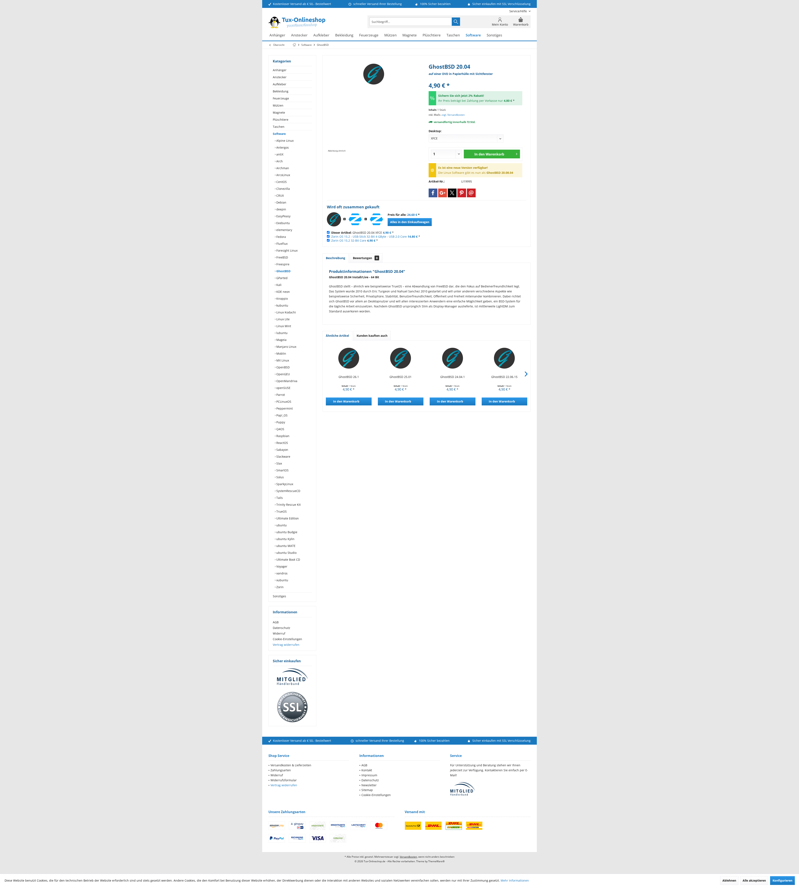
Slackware (282, 456)
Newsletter (369, 785)
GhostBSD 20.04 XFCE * (362, 233)
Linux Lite (282, 319)
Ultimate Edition (287, 518)
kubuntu (281, 305)
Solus (279, 477)
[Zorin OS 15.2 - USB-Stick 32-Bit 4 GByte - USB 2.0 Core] (355, 219)
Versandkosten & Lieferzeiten (290, 765)
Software (279, 134)
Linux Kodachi (285, 312)
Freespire (282, 264)
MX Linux (282, 360)
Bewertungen (365, 258)
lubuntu (281, 333)
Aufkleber (279, 84)
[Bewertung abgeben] (475, 79)
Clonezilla (282, 189)
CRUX (279, 196)
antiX (279, 154)
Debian (280, 202)
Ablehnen (729, 880)
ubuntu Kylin (284, 539)
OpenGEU (282, 374)
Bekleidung (280, 91)
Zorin (279, 587)
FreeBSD (281, 257)
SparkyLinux (284, 484)
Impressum (369, 775)
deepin (280, 209)
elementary (283, 230)
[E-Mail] (471, 193)
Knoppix (281, 299)
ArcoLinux (282, 175)
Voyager (281, 566)
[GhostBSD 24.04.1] (452, 358)
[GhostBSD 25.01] (401, 358)
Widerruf (279, 633)
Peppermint (284, 408)
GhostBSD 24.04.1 (452, 377)
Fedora (280, 237)
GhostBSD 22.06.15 (504, 377)
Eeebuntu (282, 223)
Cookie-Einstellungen (287, 639)
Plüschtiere (280, 120)
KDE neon (282, 292)
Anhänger (280, 70)
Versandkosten (408, 856)
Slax (278, 463)
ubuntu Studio (286, 553)
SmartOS (282, 470)
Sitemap (367, 790)
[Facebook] (433, 193)
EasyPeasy (282, 216)
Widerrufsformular (283, 780)
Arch (279, 161)
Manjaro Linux (285, 347)
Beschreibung (335, 258)
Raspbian (282, 436)
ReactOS (281, 443)
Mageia (281, 340)
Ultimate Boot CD (287, 560)
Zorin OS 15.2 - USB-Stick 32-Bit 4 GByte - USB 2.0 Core (369, 237)
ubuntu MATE (285, 546)
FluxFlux (281, 244)
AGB (276, 622)
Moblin (280, 353)
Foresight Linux (286, 250)
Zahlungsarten (280, 770)
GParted (281, 278)
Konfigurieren (782, 880)
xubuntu (281, 580)
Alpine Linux (284, 141)
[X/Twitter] (452, 193)
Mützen (278, 105)
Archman (282, 168)
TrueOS (281, 511)
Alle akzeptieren (754, 880)
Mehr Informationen (515, 880)
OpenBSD (282, 367)
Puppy (280, 422)
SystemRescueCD (287, 491)
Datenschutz (281, 628)
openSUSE (282, 388)
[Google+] (442, 193)
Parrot (280, 395)
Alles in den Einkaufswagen (409, 222)
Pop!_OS (281, 415)
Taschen (278, 127)
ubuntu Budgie (286, 532)
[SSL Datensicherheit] (292, 707)
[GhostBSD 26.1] (349, 358)
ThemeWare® (436, 861)
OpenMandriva (286, 381)
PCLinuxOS (283, 402)
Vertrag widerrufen (286, 645)
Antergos (282, 147)
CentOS (281, 182)
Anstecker (280, 77)
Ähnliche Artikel (337, 336)
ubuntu (281, 525)
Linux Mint (283, 326)
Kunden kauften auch (372, 336)
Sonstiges (279, 596)
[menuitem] (518, 11)
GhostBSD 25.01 (401, 377)
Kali (278, 285)
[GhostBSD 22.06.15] (504, 358)
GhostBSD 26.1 (349, 377)
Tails (279, 498)
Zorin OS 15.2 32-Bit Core (348, 240)
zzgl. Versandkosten (453, 115)
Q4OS (279, 429)
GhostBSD (282, 271)
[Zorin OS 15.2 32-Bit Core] (376, 219)
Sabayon (281, 450)
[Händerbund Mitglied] (292, 677)
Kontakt (366, 770)
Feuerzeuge (281, 98)
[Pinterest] (461, 193)
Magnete (279, 112)
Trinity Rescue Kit (288, 505)
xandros (281, 573)
